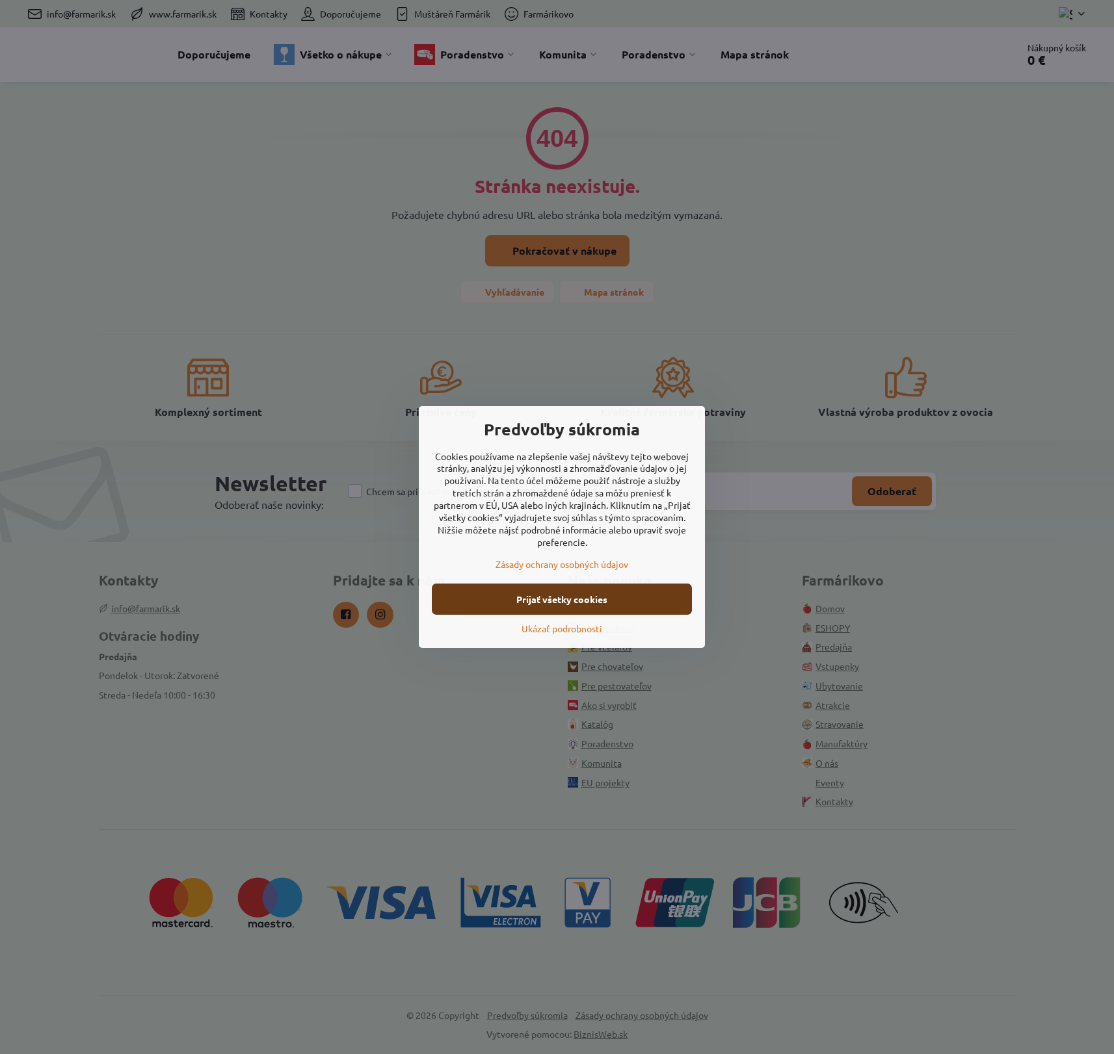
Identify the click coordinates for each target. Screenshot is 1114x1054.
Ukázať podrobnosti (562, 628)
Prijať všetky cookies (561, 599)
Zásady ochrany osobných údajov (562, 564)
